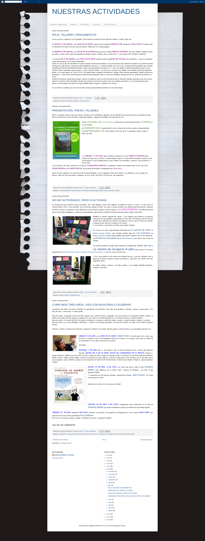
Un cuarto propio (84, 101)
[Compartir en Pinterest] (105, 98)
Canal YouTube (109, 24)
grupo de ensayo (64, 101)
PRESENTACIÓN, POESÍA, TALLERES (75, 110)
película (72, 101)
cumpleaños (62, 434)
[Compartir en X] (100, 98)
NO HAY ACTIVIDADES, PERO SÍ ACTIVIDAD (79, 200)
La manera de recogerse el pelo (113, 249)
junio (110, 499)
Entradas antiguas (146, 440)
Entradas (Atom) (66, 443)
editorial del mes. (75, 295)
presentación (111, 190)
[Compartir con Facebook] (103, 98)
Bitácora (74, 24)
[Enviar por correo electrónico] (96, 98)
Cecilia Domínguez (76, 190)
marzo (110, 508)
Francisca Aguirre (81, 252)
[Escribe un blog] (98, 98)
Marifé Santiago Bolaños (102, 233)
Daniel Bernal (86, 190)
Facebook (96, 24)
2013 (108, 469)
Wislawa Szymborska (95, 252)
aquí (140, 63)
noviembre (111, 474)
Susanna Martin (119, 434)
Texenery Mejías (95, 407)
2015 (108, 463)
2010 (108, 520)
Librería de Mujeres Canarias (64, 455)
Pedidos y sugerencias (58, 24)
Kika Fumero (85, 434)
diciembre (111, 471)
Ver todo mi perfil (57, 458)
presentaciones (101, 434)
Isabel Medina (94, 190)
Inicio (104, 440)
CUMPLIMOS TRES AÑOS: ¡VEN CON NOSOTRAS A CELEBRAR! (91, 304)
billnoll (104, 526)
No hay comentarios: (90, 187)
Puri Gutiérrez (87, 415)
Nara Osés (93, 434)
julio (109, 485)
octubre (110, 477)
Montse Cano (103, 190)
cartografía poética (64, 190)
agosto (110, 482)
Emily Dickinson (68, 252)
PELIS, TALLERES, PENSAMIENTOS (74, 34)
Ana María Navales (126, 238)
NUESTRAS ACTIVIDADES (96, 11)
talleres (77, 101)
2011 (108, 517)
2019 (108, 455)
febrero (110, 510)
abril (109, 505)
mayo (110, 502)
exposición (70, 434)
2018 (108, 458)
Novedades (84, 24)
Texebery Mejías (130, 434)
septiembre (112, 480)
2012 (108, 514)
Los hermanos (143, 233)
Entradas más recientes (60, 440)
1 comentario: (88, 98)
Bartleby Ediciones (64, 295)
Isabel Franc (123, 336)
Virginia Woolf (77, 72)
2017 (108, 461)
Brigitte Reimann (99, 235)
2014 (108, 466)
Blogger (123, 526)
